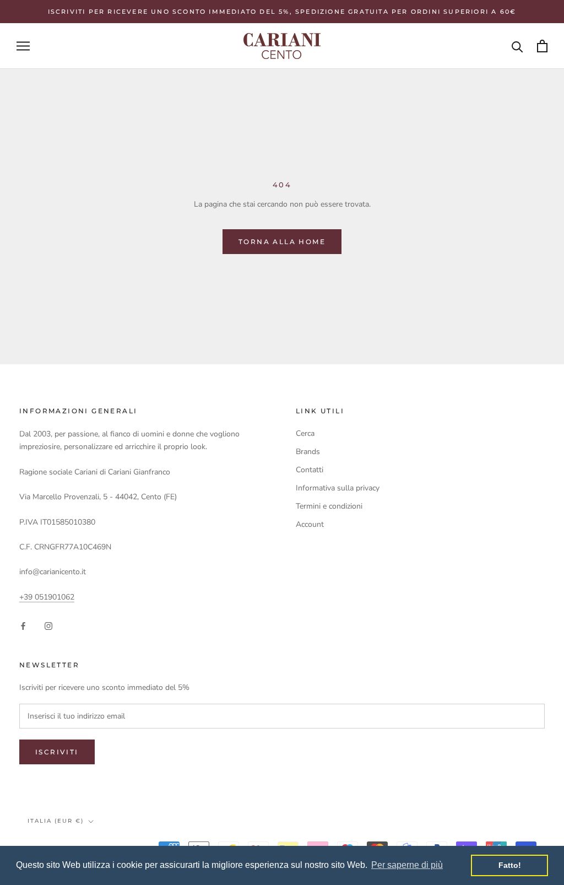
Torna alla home (282, 242)
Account (310, 524)
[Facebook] (23, 625)
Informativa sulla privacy (337, 488)
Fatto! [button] (509, 865)
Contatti (309, 470)
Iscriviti (57, 752)
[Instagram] (48, 625)
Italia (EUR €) (56, 820)
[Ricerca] (517, 46)
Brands (308, 451)
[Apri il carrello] (542, 46)
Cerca (305, 433)
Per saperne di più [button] (407, 865)
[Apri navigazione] (23, 46)
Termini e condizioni (329, 506)
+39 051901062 (46, 597)
